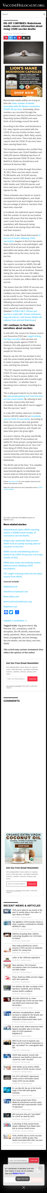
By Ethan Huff (25, 941)
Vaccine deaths (11, 640)
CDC (14, 628)
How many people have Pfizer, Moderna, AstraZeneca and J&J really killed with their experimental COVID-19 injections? (27, 1103)
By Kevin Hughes (26, 994)
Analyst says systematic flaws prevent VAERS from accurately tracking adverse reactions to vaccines (22, 543)
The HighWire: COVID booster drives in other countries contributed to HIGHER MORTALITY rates (27, 924)
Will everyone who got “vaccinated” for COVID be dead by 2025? (26, 1115)
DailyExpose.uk (10, 586)
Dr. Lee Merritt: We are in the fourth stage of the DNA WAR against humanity (26, 1090)
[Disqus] (23, 735)
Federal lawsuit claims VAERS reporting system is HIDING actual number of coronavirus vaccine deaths (21, 532)
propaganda (15, 637)
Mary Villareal (21, 33)
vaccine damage (29, 637)
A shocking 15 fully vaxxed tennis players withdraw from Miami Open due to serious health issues (26, 1126)
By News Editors (26, 917)
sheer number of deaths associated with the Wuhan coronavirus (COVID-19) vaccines (22, 106)
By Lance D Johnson (27, 1022)
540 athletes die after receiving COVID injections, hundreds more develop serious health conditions (27, 989)
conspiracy (21, 628)
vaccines (36, 640)
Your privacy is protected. (14, 686)
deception (8, 631)
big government (25, 625)
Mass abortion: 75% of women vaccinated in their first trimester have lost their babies (27, 967)
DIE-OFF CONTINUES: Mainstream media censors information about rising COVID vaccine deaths (25, 1078)
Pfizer (23, 634)
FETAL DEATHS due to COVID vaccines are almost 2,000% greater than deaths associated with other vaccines (27, 1138)
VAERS (6, 643)
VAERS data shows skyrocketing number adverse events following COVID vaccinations (22, 565)
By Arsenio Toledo (27, 1008)
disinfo (24, 631)
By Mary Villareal (26, 972)
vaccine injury (25, 640)
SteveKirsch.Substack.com (16, 591)
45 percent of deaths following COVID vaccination (22, 238)
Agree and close (22, 1179)
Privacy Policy (19, 1174)
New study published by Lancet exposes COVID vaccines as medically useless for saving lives (27, 948)
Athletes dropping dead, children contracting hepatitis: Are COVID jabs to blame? (27, 936)
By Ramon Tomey (26, 929)
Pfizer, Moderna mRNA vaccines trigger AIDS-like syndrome (27, 978)
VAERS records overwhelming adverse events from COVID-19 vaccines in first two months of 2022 (23, 554)
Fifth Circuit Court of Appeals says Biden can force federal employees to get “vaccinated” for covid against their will (27, 1044)
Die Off (17, 631)
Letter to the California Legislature (26, 958)
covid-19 (31, 628)
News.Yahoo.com (11, 596)
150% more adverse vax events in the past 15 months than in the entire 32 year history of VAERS (27, 912)
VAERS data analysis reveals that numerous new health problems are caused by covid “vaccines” (26, 1057)
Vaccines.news (13, 481)
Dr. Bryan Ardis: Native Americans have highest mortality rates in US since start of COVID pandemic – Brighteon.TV (27, 1030)
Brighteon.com (10, 606)
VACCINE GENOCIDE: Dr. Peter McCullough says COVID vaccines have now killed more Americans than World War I (27, 1001)
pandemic (15, 634)
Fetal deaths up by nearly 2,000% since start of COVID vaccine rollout (26, 1068)
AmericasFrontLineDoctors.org (18, 601)
